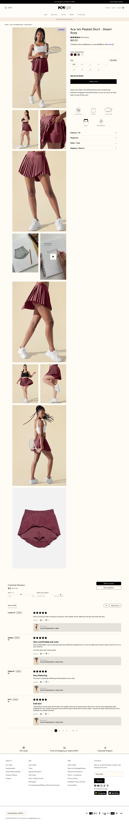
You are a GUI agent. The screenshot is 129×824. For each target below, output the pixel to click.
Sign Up (99, 781)
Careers (8, 778)
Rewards (107, 8)
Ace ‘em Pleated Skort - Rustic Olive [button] (51, 662)
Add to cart (93, 81)
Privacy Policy (73, 778)
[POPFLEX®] (64, 8)
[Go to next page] (76, 730)
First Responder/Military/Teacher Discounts (44, 785)
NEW (45, 15)
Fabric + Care (75, 143)
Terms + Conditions (74, 775)
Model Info (74, 138)
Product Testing (11, 775)
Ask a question (109, 588)
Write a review (109, 583)
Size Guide (32, 765)
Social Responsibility (13, 772)
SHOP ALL (54, 15)
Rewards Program (35, 772)
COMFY (71, 15)
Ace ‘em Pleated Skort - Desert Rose (21, 24)
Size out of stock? (76, 76)
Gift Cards (32, 775)
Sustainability (10, 768)
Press (30, 768)
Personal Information (75, 772)
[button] (64, 19)
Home (6, 24)
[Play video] (53, 257)
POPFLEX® (13, 818)
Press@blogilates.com (34, 818)
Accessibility (72, 785)
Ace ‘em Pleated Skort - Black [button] (49, 628)
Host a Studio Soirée (36, 778)
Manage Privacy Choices (76, 782)
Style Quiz (81, 15)
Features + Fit (75, 133)
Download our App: (101, 789)
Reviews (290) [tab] (12, 605)
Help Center (72, 765)
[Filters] (106, 605)
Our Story (9, 765)
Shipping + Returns (77, 148)
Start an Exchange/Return (77, 768)
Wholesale (32, 782)
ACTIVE (63, 15)
